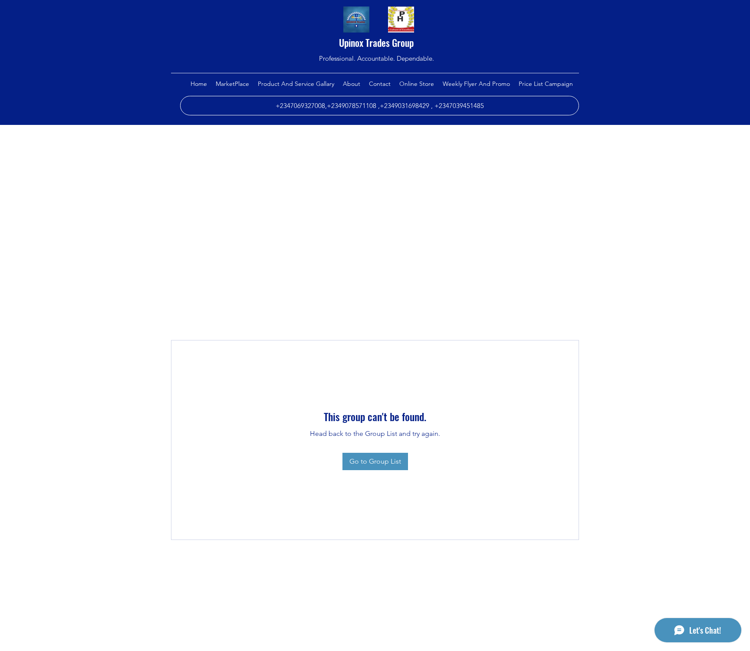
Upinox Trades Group (376, 42)
